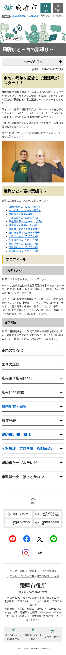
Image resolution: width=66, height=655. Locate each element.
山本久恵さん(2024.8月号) (23, 217)
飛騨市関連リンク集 (48, 576)
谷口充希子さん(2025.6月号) (24, 232)
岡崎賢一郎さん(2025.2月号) (24, 228)
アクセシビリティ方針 (22, 576)
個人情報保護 (49, 570)
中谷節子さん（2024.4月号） (25, 210)
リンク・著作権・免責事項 (24, 570)
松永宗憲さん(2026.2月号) (23, 240)
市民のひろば (12, 350)
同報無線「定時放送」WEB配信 (27, 449)
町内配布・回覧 (14, 406)
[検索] (45, 8)
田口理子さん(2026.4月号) (23, 243)
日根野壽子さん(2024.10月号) (25, 221)
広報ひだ (33, 15)
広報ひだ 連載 (13, 392)
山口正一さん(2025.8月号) (23, 236)
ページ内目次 (33, 61)
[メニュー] (58, 8)
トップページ (19, 15)
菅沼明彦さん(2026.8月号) (23, 251)
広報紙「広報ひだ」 (17, 378)
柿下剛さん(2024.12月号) (23, 225)
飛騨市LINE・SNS (16, 434)
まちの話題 (10, 364)
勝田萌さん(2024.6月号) (22, 214)
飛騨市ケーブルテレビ (19, 463)
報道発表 (9, 420)
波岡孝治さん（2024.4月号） (25, 206)
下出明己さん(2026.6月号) (23, 247)
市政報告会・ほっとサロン (23, 477)
